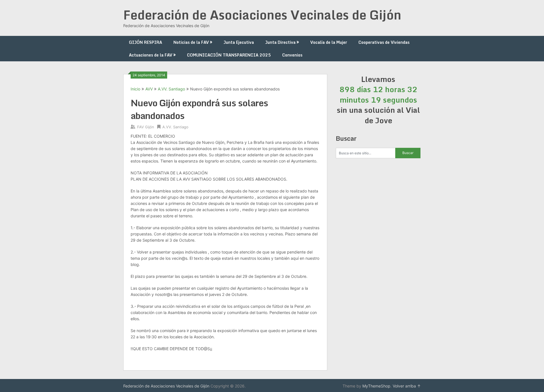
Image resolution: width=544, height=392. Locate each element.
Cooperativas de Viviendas (383, 42)
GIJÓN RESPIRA (145, 42)
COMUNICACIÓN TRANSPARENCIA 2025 (229, 55)
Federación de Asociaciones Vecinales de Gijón (262, 15)
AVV (149, 88)
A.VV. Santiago (171, 88)
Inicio (135, 88)
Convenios (292, 55)
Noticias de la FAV (191, 42)
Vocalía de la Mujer (328, 42)
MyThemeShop (376, 386)
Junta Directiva (280, 42)
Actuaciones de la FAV (150, 55)
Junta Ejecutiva (239, 42)
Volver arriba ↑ (407, 386)
